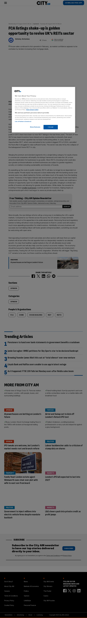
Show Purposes (35, 127)
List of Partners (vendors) (23, 121)
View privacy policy (32, 110)
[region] (43, 110)
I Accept (50, 127)
